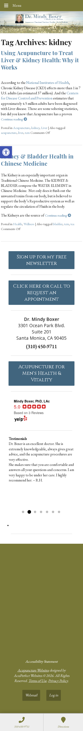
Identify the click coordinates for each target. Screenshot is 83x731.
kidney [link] (35, 127)
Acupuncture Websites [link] (33, 670)
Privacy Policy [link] (58, 680)
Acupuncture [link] (21, 127)
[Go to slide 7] (59, 512)
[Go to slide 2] (29, 512)
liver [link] (20, 132)
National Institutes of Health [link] (47, 82)
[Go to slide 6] (53, 512)
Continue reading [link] (12, 119)
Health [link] (17, 224)
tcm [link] (27, 132)
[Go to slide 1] (23, 512)
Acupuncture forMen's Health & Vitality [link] (41, 373)
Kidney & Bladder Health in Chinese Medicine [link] (37, 159)
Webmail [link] (31, 695)
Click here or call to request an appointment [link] (41, 293)
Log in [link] (53, 695)
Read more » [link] (53, 506)
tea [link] (72, 224)
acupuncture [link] (9, 132)
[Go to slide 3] (35, 512)
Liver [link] (44, 127)
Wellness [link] (29, 224)
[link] (6, 152)
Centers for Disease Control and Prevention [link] (39, 96)
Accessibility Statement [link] (41, 661)
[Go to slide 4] (41, 512)
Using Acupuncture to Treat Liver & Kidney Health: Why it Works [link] (40, 60)
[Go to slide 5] (47, 512)
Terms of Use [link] (37, 680)
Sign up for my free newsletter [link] (42, 260)
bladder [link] (57, 224)
